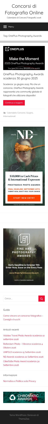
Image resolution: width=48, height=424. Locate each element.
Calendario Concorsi (16, 113)
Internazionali (9, 116)
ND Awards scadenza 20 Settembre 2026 (23, 357)
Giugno (29, 113)
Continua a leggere (14, 103)
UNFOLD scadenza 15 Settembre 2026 (22, 352)
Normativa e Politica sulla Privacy (19, 381)
